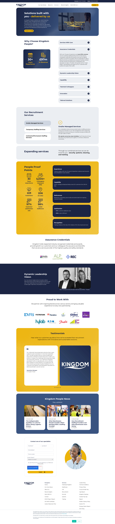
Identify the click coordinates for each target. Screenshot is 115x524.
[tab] (37, 123)
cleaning (86, 153)
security (72, 153)
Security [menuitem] (64, 494)
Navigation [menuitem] (47, 482)
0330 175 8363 (82, 1)
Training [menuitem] (64, 499)
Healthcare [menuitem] (64, 487)
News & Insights (65, 5)
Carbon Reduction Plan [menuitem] (50, 504)
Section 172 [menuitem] (82, 504)
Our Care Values (42, 5)
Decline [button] (79, 521)
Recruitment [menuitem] (65, 491)
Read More (34, 417)
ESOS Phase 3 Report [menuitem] (50, 499)
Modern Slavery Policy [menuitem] (84, 501)
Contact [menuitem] (47, 496)
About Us (50, 5)
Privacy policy (40, 463)
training (65, 155)
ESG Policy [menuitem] (82, 508)
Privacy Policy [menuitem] (82, 487)
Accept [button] (74, 521)
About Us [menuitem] (47, 489)
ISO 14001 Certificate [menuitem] (49, 501)
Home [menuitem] (46, 484)
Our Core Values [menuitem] (49, 487)
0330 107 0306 (94, 1)
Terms (49, 462)
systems (79, 153)
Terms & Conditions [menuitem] (84, 484)
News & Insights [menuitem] (48, 491)
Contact (94, 5)
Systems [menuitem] (64, 496)
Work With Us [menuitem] (48, 494)
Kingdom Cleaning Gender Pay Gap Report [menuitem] (83, 497)
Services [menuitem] (64, 482)
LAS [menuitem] (63, 489)
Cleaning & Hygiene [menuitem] (66, 484)
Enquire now (28, 30)
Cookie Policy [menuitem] (82, 482)
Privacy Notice (64, 513)
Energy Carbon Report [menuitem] (84, 506)
